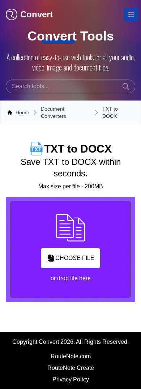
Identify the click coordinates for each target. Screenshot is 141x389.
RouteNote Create (70, 368)
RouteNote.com (71, 356)
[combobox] (70, 86)
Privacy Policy (70, 379)
